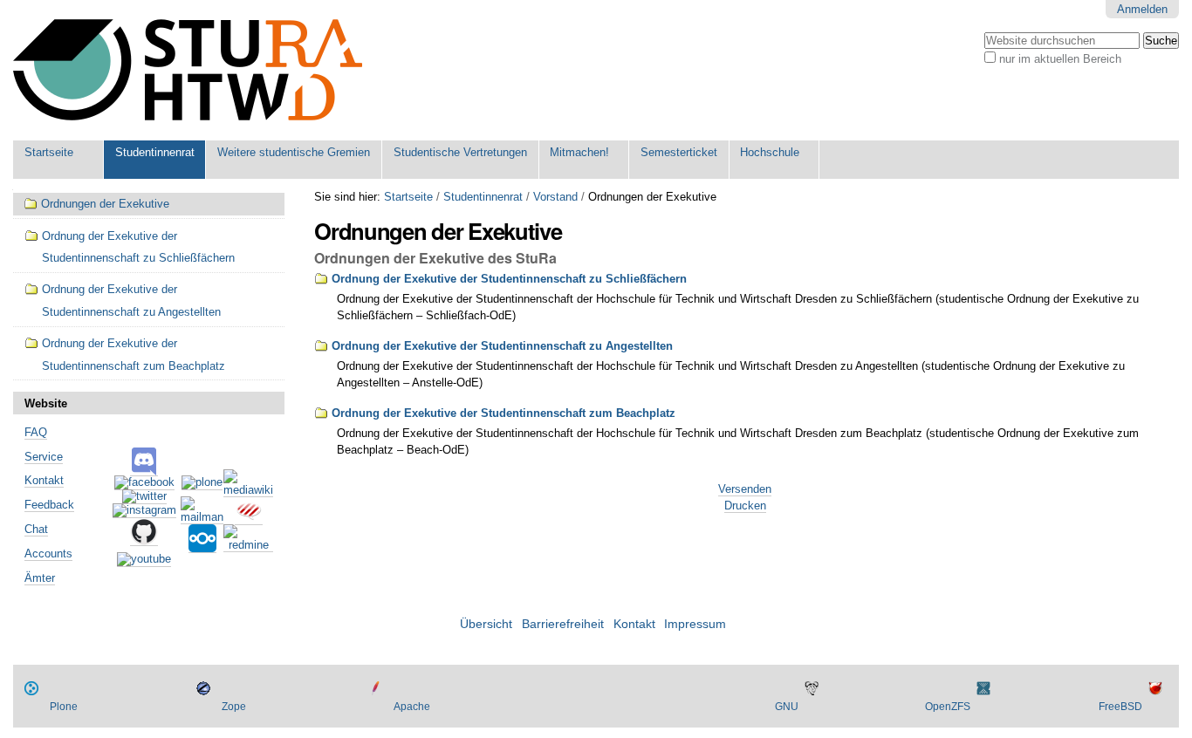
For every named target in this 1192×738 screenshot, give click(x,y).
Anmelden (1142, 9)
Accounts (48, 553)
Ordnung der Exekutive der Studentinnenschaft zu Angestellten (502, 345)
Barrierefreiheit (563, 624)
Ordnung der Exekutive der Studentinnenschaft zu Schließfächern (509, 278)
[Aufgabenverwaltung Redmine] (248, 545)
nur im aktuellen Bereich (1060, 58)
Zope (234, 706)
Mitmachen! (579, 152)
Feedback (49, 504)
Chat (36, 529)
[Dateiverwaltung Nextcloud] (202, 546)
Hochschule (769, 152)
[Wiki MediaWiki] (248, 490)
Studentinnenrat (155, 152)
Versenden (744, 488)
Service (43, 456)
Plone (64, 706)
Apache (412, 706)
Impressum (695, 624)
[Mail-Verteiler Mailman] (202, 517)
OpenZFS (947, 706)
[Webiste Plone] (202, 483)
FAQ (35, 432)
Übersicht (486, 624)
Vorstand (555, 196)
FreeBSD (1120, 706)
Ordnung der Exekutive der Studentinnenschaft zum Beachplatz (503, 413)
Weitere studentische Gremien (293, 152)
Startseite (48, 152)
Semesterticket (679, 152)
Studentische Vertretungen (460, 152)
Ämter (39, 577)
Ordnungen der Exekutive (105, 203)
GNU (786, 706)
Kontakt (44, 480)
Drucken (745, 505)
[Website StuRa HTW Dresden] (187, 70)
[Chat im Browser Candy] (249, 518)
